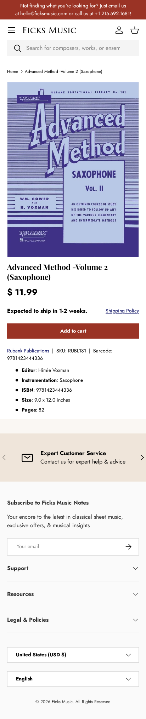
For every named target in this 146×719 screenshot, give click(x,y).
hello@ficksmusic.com (43, 13)
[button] (134, 30)
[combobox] (73, 48)
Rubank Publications (28, 350)
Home (12, 71)
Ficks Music (62, 701)
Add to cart (73, 330)
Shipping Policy (122, 310)
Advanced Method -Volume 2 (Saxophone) (63, 71)
